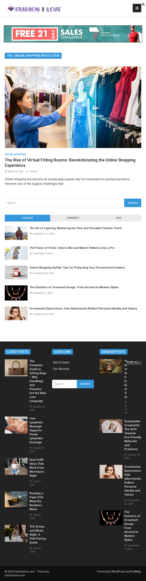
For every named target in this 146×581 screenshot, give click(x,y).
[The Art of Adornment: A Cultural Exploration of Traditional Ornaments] (111, 372)
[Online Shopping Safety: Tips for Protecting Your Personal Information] (16, 278)
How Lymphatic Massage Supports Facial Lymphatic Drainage (36, 430)
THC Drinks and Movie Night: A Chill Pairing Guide (37, 534)
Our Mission (61, 369)
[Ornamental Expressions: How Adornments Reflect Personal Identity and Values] (16, 319)
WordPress (118, 571)
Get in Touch (61, 362)
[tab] (27, 218)
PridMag (136, 571)
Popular (27, 218)
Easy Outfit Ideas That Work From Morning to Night (36, 467)
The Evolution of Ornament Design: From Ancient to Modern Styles (74, 287)
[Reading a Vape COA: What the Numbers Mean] (16, 507)
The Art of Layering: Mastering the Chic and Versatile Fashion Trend (75, 228)
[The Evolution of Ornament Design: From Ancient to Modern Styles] (16, 299)
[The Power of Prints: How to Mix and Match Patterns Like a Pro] (16, 258)
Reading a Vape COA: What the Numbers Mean (36, 501)
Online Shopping (15, 154)
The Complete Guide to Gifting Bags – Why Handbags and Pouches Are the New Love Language (37, 381)
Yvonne (33, 171)
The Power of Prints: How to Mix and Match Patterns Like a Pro (72, 248)
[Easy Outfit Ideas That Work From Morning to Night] (16, 474)
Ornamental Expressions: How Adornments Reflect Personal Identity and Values (83, 308)
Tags (118, 218)
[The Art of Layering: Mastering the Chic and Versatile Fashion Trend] (16, 239)
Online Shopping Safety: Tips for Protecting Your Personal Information (77, 267)
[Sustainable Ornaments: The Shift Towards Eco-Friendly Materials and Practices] (111, 432)
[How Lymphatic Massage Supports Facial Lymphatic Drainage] (16, 432)
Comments (73, 218)
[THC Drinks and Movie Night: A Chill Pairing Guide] (16, 541)
